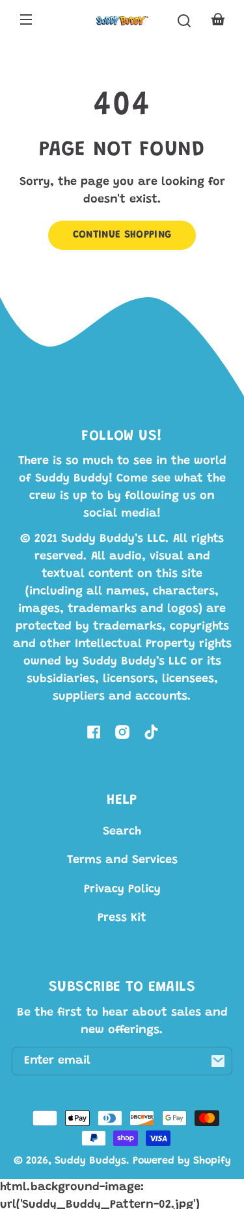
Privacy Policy (122, 890)
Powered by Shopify (182, 1161)
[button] (184, 20)
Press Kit (122, 918)
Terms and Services (122, 860)
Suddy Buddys (90, 1161)
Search (122, 832)
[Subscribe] (218, 1061)
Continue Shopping (122, 235)
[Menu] (26, 20)
